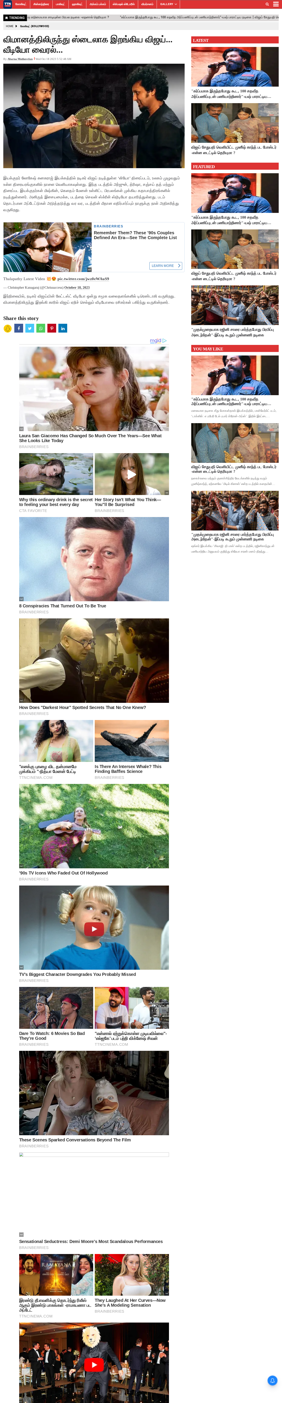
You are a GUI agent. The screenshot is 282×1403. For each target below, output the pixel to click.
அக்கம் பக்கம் (98, 4)
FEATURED (204, 166)
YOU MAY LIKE (208, 348)
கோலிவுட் (21, 4)
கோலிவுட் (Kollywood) (34, 26)
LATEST (200, 40)
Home (9, 26)
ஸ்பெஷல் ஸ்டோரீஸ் (124, 4)
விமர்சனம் (147, 4)
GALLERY (166, 4)
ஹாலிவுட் (77, 4)
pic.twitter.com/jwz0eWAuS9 (83, 279)
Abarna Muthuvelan (20, 59)
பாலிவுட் (60, 4)
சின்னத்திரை (41, 4)
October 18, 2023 (77, 287)
